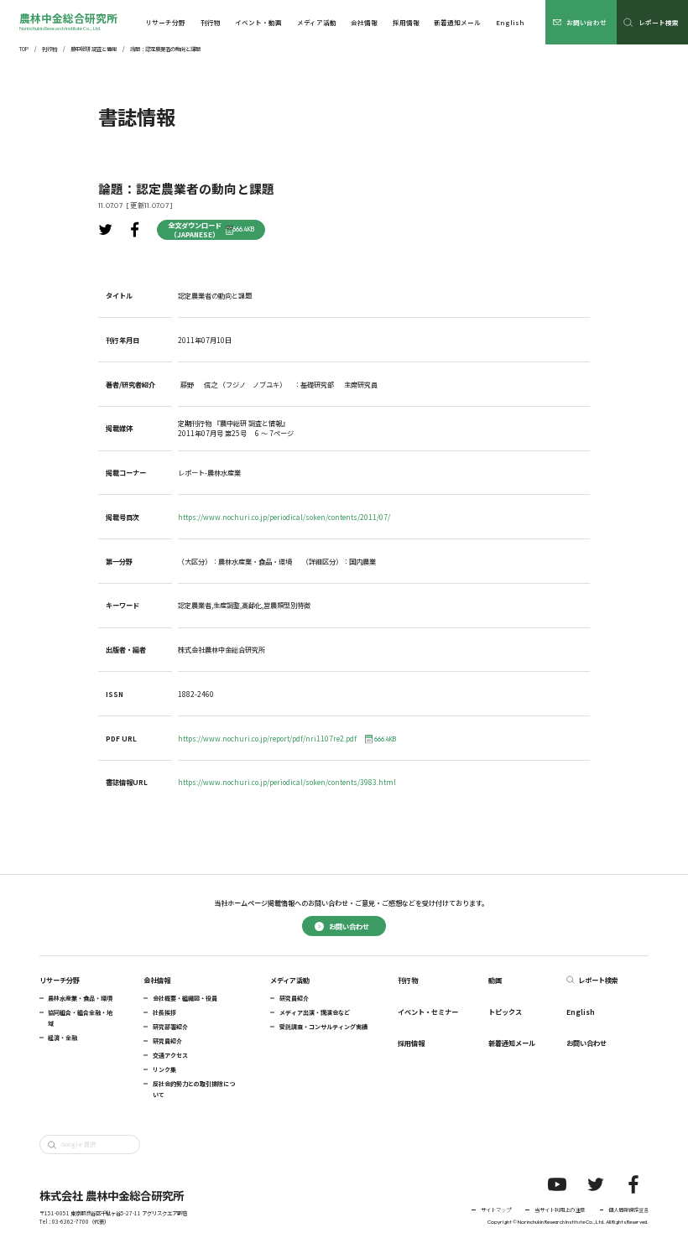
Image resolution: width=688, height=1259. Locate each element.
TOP (24, 49)
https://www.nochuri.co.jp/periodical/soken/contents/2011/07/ (284, 517)
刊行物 (49, 49)
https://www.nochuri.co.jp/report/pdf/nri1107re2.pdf (287, 738)
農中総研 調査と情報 (93, 49)
